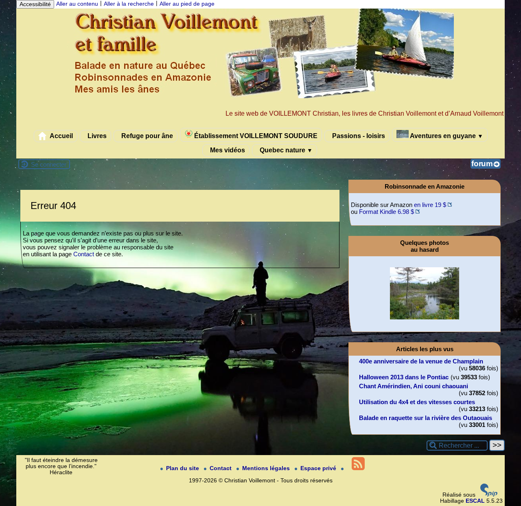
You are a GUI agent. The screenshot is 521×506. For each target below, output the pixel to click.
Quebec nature (285, 150)
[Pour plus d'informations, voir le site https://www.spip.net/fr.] (489, 495)
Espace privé (319, 468)
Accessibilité (35, 4)
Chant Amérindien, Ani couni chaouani (413, 386)
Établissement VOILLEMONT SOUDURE (255, 135)
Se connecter (48, 164)
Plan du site (183, 468)
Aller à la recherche (129, 4)
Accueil (60, 135)
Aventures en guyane (446, 135)
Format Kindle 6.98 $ (386, 211)
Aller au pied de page (187, 4)
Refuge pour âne (146, 135)
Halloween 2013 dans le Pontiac (404, 377)
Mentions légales (266, 468)
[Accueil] (260, 96)
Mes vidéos (226, 150)
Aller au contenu (77, 4)
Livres (96, 135)
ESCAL (475, 501)
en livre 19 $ (430, 204)
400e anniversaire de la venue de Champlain (421, 361)
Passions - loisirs (358, 135)
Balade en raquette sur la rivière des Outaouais (425, 417)
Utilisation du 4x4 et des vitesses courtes (417, 401)
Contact (83, 254)
